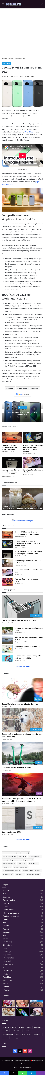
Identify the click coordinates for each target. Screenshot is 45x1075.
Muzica (6, 926)
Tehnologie (13, 59)
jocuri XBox (33, 863)
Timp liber (7, 977)
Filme (6, 987)
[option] (22, 411)
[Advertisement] (22, 33)
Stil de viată (7, 942)
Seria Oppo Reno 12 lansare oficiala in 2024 (33, 471)
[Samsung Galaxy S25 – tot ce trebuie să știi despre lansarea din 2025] (12, 462)
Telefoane (21, 59)
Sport (5, 935)
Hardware (8, 964)
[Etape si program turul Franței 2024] (7, 649)
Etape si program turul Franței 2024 (28, 646)
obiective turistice (20, 867)
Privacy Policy (25, 1067)
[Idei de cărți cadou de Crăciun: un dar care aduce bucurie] (8, 1003)
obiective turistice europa (11, 870)
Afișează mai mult (22, 667)
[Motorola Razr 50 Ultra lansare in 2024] (7, 582)
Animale (6, 890)
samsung (20, 874)
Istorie (5, 922)
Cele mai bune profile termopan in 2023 (19, 620)
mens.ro (5, 76)
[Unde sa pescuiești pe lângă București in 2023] (7, 640)
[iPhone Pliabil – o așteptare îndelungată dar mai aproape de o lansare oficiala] (33, 437)
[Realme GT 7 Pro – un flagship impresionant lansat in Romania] (12, 437)
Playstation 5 (8, 874)
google (10, 388)
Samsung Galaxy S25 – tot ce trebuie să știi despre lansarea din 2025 (11, 472)
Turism (7, 990)
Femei (5, 919)
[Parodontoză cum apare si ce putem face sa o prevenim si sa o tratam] (22, 1003)
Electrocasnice (8, 910)
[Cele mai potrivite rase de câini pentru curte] (7, 631)
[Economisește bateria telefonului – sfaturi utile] (7, 563)
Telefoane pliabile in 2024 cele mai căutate (22, 413)
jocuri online (17, 860)
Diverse (6, 906)
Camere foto (9, 958)
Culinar (7, 983)
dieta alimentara (35, 856)
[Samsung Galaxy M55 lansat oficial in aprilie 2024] (22, 1012)
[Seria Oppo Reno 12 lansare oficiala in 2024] (33, 462)
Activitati (8, 980)
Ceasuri (7, 961)
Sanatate (6, 932)
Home (5, 59)
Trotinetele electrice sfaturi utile (16, 767)
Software (8, 971)
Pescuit (6, 929)
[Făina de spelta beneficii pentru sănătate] (8, 1012)
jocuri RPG (22, 863)
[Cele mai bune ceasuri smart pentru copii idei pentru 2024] (7, 658)
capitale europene (9, 856)
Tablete (6, 948)
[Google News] (22, 394)
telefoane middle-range (28, 388)
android (25, 853)
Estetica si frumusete (11, 916)
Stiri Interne (7, 945)
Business (6, 897)
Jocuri (6, 967)
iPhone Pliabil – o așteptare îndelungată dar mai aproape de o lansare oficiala (27, 543)
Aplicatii (7, 954)
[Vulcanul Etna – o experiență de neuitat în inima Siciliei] (36, 1003)
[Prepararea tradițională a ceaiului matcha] (36, 1012)
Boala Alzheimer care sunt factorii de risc (20, 704)
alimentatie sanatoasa (11, 853)
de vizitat (22, 856)
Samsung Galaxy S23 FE (12, 832)
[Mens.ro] (13, 4)
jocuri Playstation (9, 863)
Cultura (6, 903)
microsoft (7, 867)
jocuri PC (29, 860)
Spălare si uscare (11, 913)
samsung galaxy (33, 874)
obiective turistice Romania (32, 870)
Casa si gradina (9, 900)
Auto (4, 894)
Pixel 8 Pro (29, 132)
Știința (5, 938)
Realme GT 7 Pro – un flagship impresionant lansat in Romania (9, 447)
